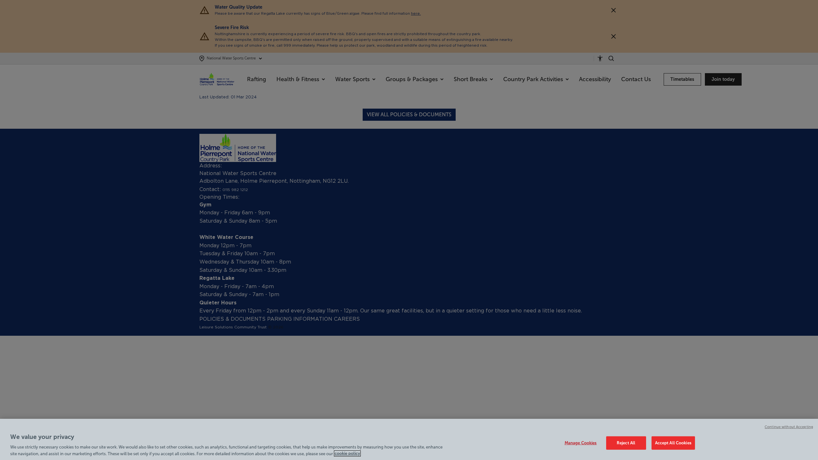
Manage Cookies (581, 443)
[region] (409, 439)
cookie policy (347, 453)
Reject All (626, 443)
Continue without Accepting (789, 427)
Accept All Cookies (673, 443)
